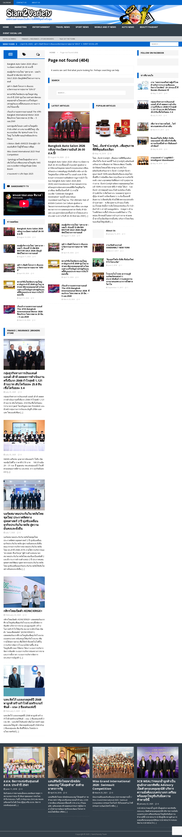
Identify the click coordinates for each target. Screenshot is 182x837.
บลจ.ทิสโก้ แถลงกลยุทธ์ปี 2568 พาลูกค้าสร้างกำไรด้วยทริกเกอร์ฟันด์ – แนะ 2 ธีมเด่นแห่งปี (23, 703)
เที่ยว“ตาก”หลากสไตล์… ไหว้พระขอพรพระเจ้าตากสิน (163, 125)
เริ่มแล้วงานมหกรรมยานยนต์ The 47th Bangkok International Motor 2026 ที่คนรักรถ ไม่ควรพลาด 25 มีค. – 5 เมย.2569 (75, 290)
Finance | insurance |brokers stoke (23, 331)
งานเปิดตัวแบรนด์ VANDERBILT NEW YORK (118, 246)
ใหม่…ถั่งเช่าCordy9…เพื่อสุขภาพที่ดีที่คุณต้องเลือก (113, 147)
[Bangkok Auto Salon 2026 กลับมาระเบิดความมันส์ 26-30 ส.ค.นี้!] (68, 127)
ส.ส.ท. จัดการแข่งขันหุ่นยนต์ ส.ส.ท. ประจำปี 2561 (21, 783)
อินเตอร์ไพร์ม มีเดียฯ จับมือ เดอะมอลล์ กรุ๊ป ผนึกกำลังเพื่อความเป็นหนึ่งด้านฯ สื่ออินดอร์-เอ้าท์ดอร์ (164, 142)
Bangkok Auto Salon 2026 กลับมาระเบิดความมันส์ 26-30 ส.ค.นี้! (66, 149)
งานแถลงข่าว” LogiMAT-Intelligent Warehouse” (163, 158)
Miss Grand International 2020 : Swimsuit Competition (111, 785)
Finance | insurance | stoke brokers (38, 39)
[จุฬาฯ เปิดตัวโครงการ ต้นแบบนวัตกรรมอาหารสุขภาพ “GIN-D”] (53, 247)
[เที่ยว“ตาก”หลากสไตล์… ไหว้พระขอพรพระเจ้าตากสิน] (143, 126)
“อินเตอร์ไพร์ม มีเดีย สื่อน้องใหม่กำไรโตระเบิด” (120, 260)
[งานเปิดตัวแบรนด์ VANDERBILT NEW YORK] (98, 248)
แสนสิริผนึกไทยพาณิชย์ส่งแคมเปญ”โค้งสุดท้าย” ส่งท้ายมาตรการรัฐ (66, 785)
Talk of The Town (67, 39)
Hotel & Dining (9, 39)
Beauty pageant (149, 27)
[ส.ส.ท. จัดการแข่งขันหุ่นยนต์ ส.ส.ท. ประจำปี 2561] (24, 762)
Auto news (128, 27)
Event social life (12, 33)
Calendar (7, 2)
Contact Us (21, 2)
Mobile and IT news (105, 27)
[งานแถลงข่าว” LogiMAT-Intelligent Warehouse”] (143, 160)
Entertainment (41, 27)
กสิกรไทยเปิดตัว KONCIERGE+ (23, 611)
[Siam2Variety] (91, 22)
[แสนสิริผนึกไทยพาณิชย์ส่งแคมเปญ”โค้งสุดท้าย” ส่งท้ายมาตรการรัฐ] (68, 762)
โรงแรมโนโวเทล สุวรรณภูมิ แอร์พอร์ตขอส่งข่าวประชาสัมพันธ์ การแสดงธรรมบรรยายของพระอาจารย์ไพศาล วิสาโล (119, 279)
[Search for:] (164, 43)
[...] (86, 216)
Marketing (21, 27)
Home (6, 27)
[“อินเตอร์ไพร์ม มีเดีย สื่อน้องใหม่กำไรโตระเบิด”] (98, 262)
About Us (36, 2)
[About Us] (98, 233)
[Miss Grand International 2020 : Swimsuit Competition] (113, 762)
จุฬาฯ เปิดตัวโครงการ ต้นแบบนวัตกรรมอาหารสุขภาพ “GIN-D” (75, 247)
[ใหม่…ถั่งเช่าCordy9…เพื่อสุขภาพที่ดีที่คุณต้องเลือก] (113, 127)
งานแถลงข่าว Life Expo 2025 (20, 173)
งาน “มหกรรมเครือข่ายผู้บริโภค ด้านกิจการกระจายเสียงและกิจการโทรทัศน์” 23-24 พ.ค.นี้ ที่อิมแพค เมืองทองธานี (164, 86)
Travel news (63, 27)
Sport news (82, 27)
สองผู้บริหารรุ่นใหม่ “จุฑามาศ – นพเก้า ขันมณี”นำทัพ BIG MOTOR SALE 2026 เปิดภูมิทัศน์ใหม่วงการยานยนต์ (75, 228)
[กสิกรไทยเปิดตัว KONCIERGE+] (24, 592)
